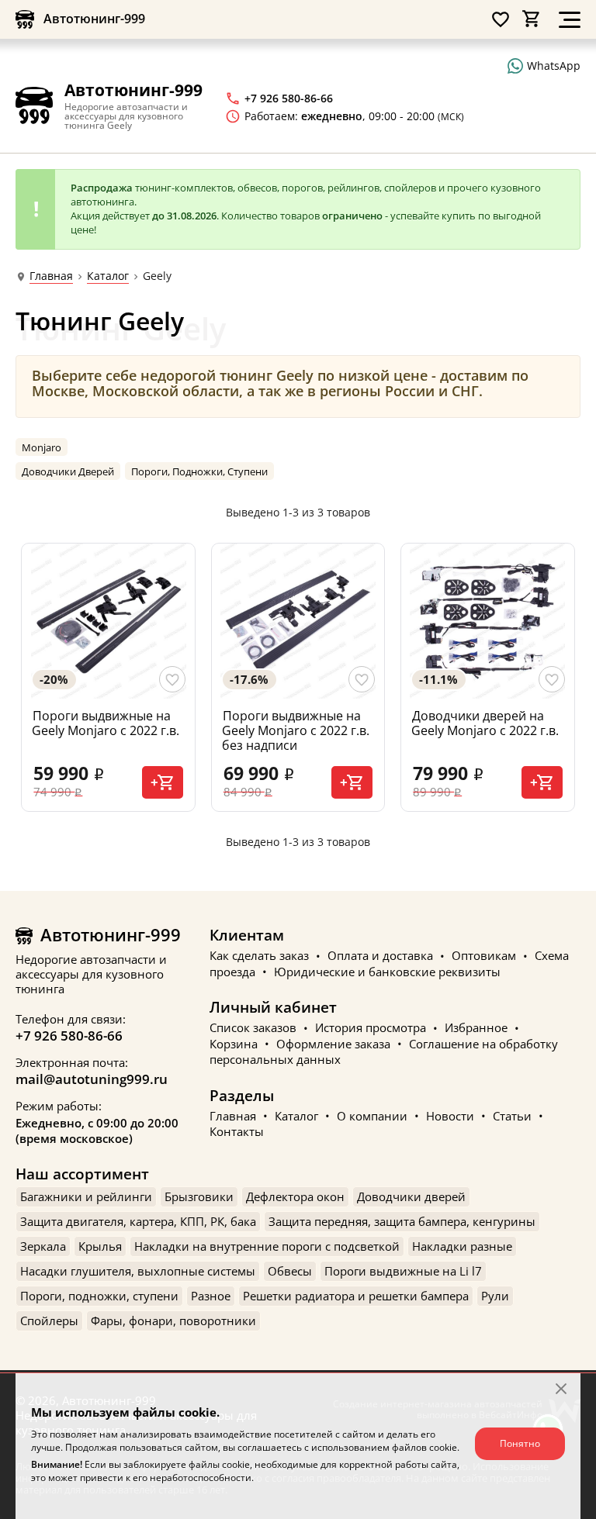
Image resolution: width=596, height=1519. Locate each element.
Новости (450, 1116)
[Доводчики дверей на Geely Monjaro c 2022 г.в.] (487, 621)
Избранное (476, 1028)
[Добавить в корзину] (162, 782)
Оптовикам (484, 956)
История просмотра (370, 1028)
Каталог (108, 276)
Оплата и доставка (380, 956)
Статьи (512, 1116)
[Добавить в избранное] (172, 679)
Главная (51, 276)
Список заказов (253, 1028)
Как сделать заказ (259, 956)
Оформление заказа (333, 1043)
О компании (372, 1116)
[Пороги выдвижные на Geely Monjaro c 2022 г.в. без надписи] (298, 621)
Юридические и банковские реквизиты (387, 971)
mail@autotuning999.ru (92, 1079)
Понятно (520, 1443)
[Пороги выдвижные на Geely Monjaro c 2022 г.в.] (108, 621)
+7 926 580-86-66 (69, 1035)
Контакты (237, 1132)
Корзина (234, 1043)
